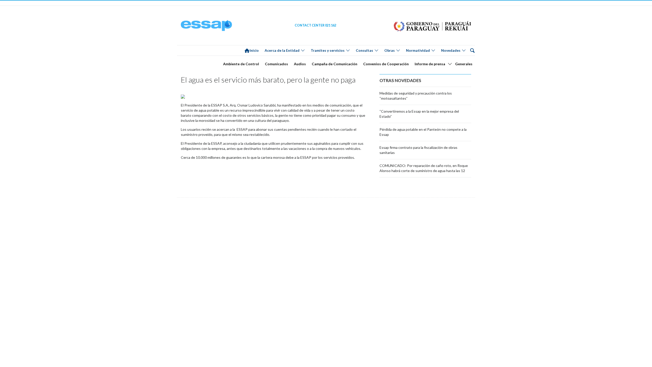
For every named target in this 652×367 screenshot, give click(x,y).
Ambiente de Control (241, 64)
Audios (300, 64)
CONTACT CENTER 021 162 (315, 25)
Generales (463, 64)
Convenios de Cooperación (386, 64)
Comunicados (276, 64)
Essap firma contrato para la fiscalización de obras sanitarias (418, 150)
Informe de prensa (430, 64)
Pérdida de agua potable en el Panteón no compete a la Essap (423, 132)
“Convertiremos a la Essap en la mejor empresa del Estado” (419, 114)
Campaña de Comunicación (334, 64)
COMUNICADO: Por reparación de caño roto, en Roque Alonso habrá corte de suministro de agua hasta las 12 (423, 168)
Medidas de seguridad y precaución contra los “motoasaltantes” (415, 95)
